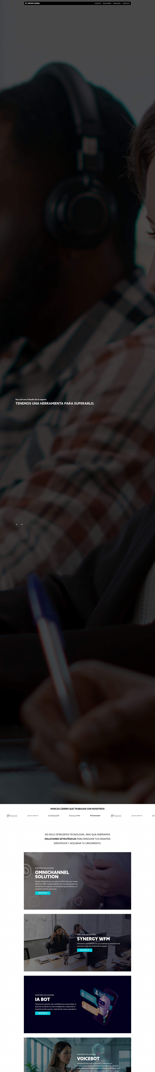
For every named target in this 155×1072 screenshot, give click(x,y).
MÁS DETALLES (42, 893)
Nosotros (116, 3)
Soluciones (107, 3)
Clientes (98, 3)
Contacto (126, 3)
